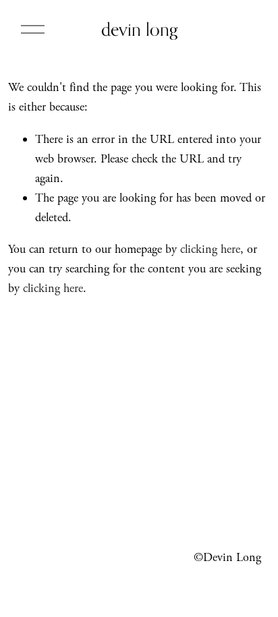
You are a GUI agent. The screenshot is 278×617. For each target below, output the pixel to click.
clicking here (210, 249)
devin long (139, 29)
